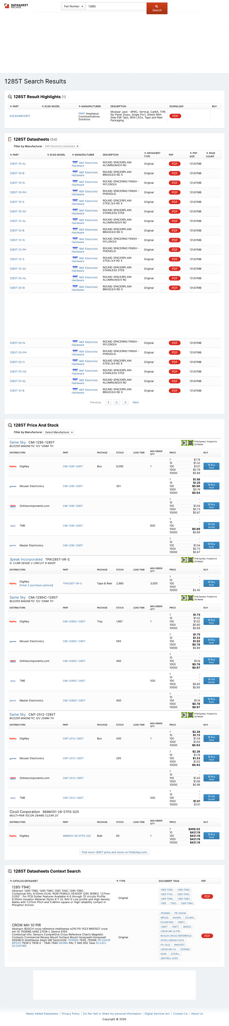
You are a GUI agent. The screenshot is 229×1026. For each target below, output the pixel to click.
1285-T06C (167, 889)
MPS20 (16, 943)
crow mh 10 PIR (170, 931)
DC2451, (101, 943)
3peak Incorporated (27, 559)
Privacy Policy (71, 1013)
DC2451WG (19, 945)
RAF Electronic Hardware (85, 164)
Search (157, 10)
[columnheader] (24, 106)
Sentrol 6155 (169, 958)
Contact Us (180, 1013)
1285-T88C (187, 903)
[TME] (14, 526)
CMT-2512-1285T (73, 738)
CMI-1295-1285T (73, 466)
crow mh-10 (168, 949)
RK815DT (179, 944)
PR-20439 (104, 940)
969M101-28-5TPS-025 (77, 835)
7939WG (73, 940)
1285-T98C (167, 898)
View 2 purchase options (36, 585)
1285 (163, 903)
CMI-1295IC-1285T (74, 621)
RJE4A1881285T (20, 116)
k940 (164, 953)
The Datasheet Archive (16, 6)
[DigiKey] (14, 466)
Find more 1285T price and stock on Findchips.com (114, 852)
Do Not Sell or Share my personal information (112, 1013)
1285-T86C (183, 898)
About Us (197, 1013)
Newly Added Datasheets (42, 1013)
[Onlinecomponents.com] (14, 506)
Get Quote (211, 526)
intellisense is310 (172, 940)
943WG (63, 943)
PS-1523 (165, 944)
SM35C (187, 926)
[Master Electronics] (14, 545)
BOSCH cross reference (176, 935)
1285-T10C (167, 894)
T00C (173, 903)
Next (136, 402)
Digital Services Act (157, 1013)
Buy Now (212, 466)
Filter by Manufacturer (28, 146)
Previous (95, 402)
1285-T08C (183, 889)
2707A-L (175, 953)
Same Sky (18, 442)
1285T (164, 926)
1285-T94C (183, 894)
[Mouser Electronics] (14, 486)
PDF (175, 116)
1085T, (181, 922)
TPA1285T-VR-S (72, 583)
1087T (175, 926)
